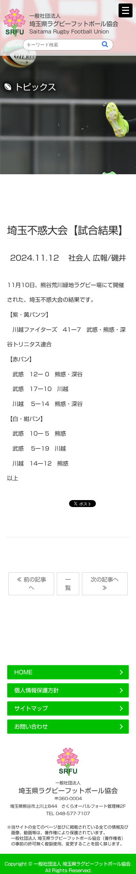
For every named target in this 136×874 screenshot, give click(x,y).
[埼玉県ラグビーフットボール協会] (16, 23)
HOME (23, 672)
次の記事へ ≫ (105, 584)
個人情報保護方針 (36, 690)
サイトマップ (31, 708)
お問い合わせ (31, 726)
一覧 (68, 584)
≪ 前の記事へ (31, 584)
